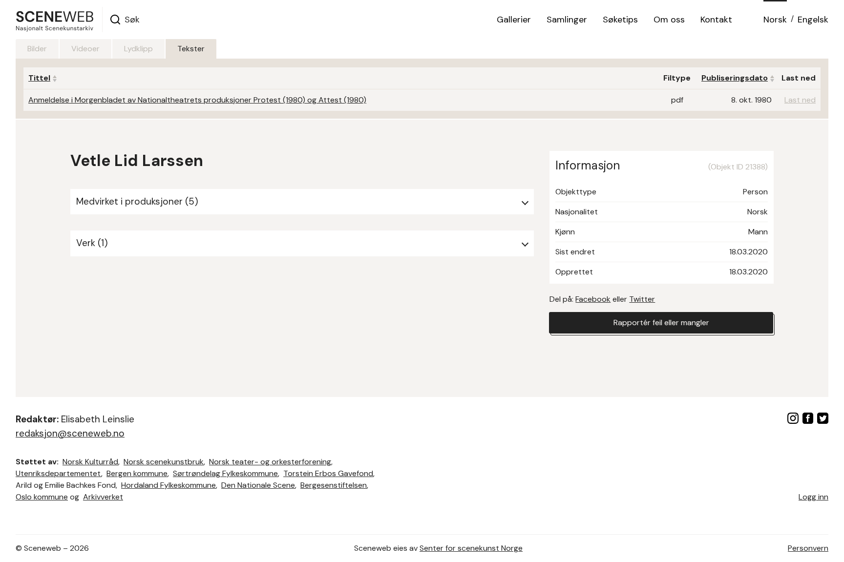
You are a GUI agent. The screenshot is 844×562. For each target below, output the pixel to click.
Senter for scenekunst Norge (471, 548)
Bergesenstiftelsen (333, 485)
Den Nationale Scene (258, 485)
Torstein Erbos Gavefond (328, 473)
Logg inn (813, 497)
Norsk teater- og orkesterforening (270, 462)
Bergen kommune (137, 473)
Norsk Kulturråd (90, 462)
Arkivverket (103, 497)
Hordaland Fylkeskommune (168, 485)
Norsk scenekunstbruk (164, 462)
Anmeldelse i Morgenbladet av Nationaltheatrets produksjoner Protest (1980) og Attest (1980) (197, 100)
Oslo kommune (42, 497)
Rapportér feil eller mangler (661, 322)
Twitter (642, 299)
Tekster (191, 48)
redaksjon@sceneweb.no (70, 433)
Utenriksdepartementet (58, 473)
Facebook (593, 299)
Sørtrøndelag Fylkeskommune (225, 473)
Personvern (808, 548)
